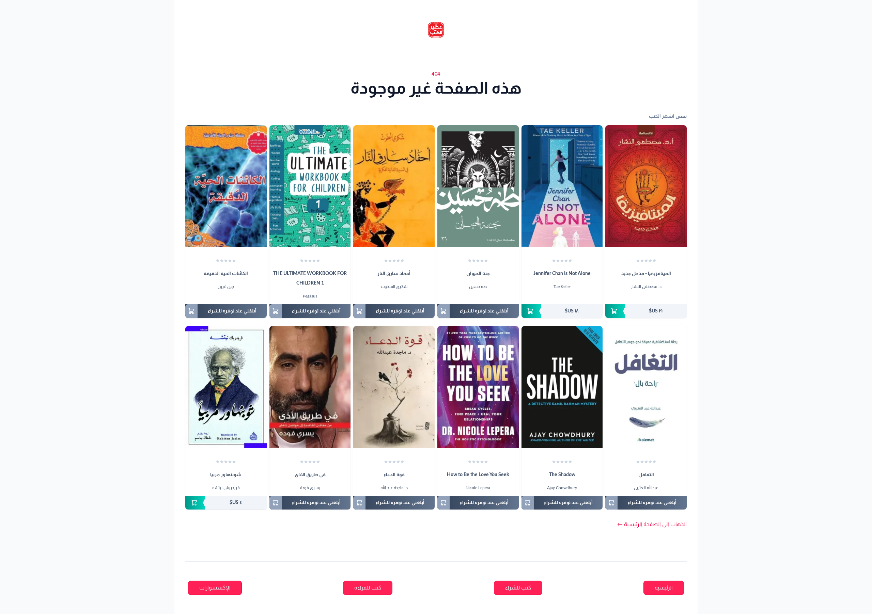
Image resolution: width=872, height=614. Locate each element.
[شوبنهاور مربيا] (226, 387)
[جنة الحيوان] (478, 186)
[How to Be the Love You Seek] (478, 387)
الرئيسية (664, 588)
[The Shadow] (562, 387)
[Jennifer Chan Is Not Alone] (562, 186)
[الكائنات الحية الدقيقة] (226, 186)
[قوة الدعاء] (394, 387)
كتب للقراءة (367, 588)
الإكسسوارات (215, 588)
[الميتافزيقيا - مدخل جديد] (646, 186)
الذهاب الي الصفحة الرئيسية (652, 524)
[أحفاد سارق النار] (394, 186)
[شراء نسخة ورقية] (646, 311)
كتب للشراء (518, 588)
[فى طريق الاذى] (310, 387)
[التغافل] (646, 387)
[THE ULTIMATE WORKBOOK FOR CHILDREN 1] (310, 186)
